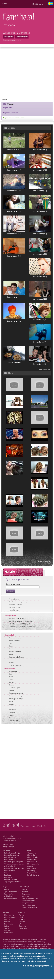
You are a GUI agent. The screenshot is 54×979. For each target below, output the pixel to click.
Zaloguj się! (8, 36)
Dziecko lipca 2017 (15, 665)
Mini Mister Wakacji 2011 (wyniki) (20, 621)
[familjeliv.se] (50, 4)
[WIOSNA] (39, 539)
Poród (11, 677)
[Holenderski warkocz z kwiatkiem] (39, 456)
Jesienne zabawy (14, 660)
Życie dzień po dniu (11, 892)
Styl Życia (7, 930)
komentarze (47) (14, 170)
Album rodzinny (14, 640)
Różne (11, 654)
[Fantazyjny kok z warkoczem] (39, 473)
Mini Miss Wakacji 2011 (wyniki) (20, 624)
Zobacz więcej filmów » (44, 561)
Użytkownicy (32, 873)
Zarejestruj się (22, 36)
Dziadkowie (31, 868)
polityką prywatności (36, 961)
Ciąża (10, 643)
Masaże (11, 704)
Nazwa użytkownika (13, 584)
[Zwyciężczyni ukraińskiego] (14, 423)
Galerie (22, 921)
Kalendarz (8, 877)
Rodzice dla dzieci (11, 879)
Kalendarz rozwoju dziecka (14, 868)
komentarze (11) (40, 276)
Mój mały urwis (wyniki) (17, 618)
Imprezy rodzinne (15, 651)
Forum (21, 915)
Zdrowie (7, 928)
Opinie (6, 889)
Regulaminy (26, 894)
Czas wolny (8, 933)
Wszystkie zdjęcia (14, 607)
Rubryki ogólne (32, 859)
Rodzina (11, 682)
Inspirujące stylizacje (16, 698)
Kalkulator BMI (9, 871)
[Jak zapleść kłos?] (14, 390)
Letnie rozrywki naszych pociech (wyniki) (23, 626)
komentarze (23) (40, 211)
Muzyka (11, 707)
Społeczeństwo (9, 894)
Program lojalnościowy (30, 898)
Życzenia (22, 926)
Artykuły (22, 919)
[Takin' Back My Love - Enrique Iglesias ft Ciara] (39, 423)
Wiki (20, 924)
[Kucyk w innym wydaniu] (39, 506)
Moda (11, 701)
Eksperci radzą (32, 857)
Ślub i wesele (13, 671)
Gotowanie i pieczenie (16, 693)
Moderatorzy (26, 896)
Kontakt (25, 889)
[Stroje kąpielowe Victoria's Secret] (39, 390)
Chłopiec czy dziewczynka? (14, 864)
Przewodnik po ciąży (11, 855)
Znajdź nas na (38, 4)
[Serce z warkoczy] (14, 407)
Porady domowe (33, 875)
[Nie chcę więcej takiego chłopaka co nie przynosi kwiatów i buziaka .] (39, 522)
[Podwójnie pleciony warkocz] (39, 489)
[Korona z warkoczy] (14, 506)
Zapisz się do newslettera (12, 40)
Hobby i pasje (9, 896)
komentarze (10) (14, 321)
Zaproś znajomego (28, 900)
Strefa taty (31, 871)
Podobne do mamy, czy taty (18, 602)
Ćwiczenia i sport (14, 687)
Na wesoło (12, 709)
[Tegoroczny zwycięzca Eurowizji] (14, 555)
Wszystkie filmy (14, 610)
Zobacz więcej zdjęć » (45, 369)
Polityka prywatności (29, 907)
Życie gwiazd (13, 720)
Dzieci (11, 646)
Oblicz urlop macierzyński (13, 862)
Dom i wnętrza (14, 649)
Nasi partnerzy (27, 903)
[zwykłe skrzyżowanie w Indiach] (14, 456)
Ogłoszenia (31, 853)
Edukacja (7, 875)
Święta (6, 926)
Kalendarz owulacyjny (12, 853)
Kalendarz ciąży (10, 857)
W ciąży (7, 919)
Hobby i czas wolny (15, 696)
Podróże (11, 662)
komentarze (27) (40, 191)
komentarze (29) (14, 191)
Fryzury (11, 690)
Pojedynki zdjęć (14, 599)
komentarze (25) (14, 211)
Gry (5, 873)
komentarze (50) (40, 149)
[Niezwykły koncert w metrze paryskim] (14, 474)
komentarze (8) (39, 364)
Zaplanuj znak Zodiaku (12, 882)
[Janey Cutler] (14, 440)
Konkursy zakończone (16, 657)
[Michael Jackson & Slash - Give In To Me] (14, 539)
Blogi (21, 917)
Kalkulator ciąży (10, 859)
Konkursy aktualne (15, 638)
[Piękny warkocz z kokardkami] (14, 522)
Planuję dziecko (33, 864)
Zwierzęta (12, 718)
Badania (11, 685)
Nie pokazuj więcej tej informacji (38, 966)
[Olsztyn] (39, 407)
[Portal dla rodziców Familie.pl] (18, 21)
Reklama (25, 892)
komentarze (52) (14, 149)
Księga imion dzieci (11, 866)
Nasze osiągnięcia (28, 905)
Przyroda (12, 712)
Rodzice (30, 866)
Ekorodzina (31, 855)
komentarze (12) (14, 234)
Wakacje (11, 715)
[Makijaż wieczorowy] (39, 440)
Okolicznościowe (10, 898)
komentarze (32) (40, 170)
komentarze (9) (39, 319)
